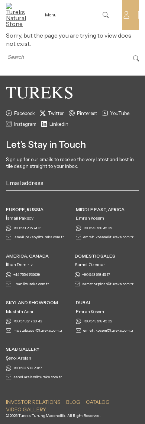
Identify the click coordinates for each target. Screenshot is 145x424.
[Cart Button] (141, 14)
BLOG (73, 402)
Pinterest (87, 113)
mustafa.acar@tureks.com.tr (37, 330)
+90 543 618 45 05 (97, 228)
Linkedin (58, 124)
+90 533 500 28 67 (27, 368)
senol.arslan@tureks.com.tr (37, 376)
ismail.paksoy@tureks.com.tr (38, 237)
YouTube (119, 113)
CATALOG (98, 402)
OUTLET (85, 15)
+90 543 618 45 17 (96, 274)
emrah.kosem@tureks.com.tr (108, 237)
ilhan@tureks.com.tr (31, 283)
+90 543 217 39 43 (27, 321)
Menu (51, 14)
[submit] (135, 184)
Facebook (24, 113)
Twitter (56, 113)
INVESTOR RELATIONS (33, 402)
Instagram (25, 124)
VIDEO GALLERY (26, 409)
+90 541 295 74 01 (27, 228)
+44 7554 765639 (26, 274)
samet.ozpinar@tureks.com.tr (107, 283)
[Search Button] (136, 58)
